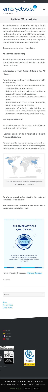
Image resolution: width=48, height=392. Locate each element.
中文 (7, 339)
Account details (8, 305)
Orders (5, 302)
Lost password (7, 308)
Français (8, 336)
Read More (43, 384)
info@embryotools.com (34, 273)
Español (8, 333)
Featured (7, 280)
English (7, 330)
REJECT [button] (36, 388)
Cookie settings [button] (15, 388)
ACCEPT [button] (27, 388)
